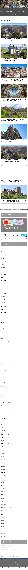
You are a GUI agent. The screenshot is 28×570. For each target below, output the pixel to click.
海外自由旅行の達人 (6, 547)
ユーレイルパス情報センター (8, 549)
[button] (25, 319)
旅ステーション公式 (6, 545)
